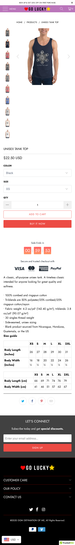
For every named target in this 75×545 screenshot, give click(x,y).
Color (7, 165)
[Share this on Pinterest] (42, 401)
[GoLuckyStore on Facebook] (37, 510)
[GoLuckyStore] (37, 8)
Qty (5, 197)
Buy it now (37, 223)
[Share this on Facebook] (32, 401)
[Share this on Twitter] (23, 401)
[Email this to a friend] (51, 401)
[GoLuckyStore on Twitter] (31, 510)
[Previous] (18, 56)
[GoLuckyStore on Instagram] (43, 510)
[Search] (63, 8)
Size (5, 181)
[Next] (68, 56)
